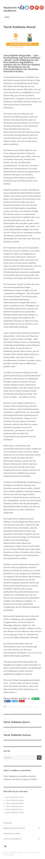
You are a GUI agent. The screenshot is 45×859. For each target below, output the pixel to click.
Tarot (35, 707)
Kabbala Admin (12, 707)
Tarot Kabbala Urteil (14, 797)
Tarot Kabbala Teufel (15, 812)
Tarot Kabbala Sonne (15, 800)
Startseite (7, 823)
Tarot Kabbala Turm (14, 809)
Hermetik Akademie (12, 839)
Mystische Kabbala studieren (15, 9)
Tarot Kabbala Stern (14, 806)
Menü (7, 17)
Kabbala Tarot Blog (11, 833)
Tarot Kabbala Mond (14, 803)
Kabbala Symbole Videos (14, 828)
